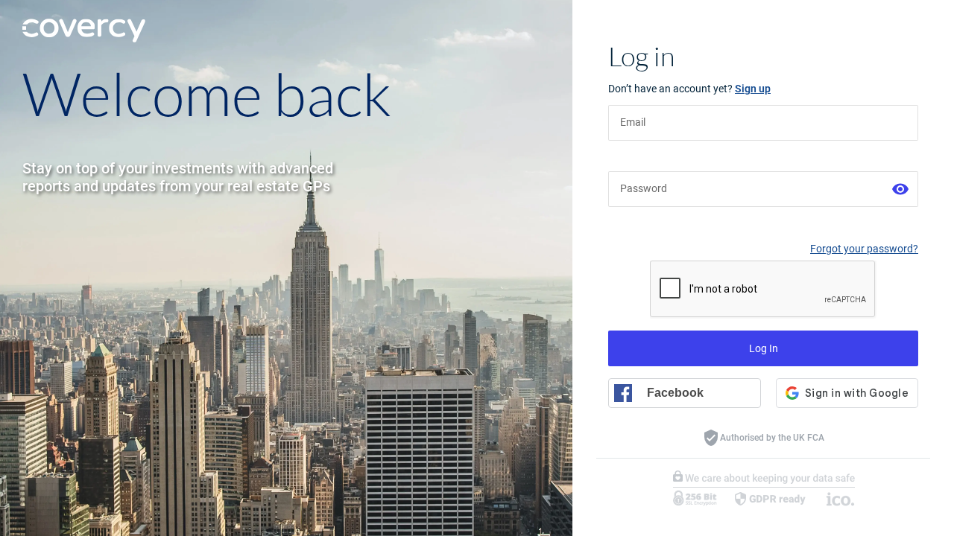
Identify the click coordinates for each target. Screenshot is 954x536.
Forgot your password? (864, 249)
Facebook (675, 392)
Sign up (753, 89)
